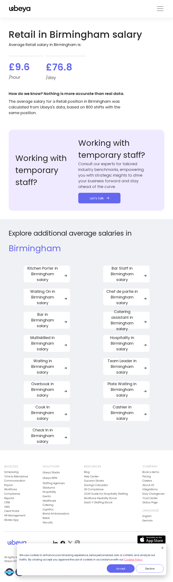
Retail (46, 518)
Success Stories (94, 480)
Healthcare (49, 500)
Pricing (146, 476)
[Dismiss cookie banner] (162, 548)
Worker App (11, 520)
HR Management (14, 515)
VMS (7, 507)
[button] (160, 9)
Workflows (10, 489)
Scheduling (11, 472)
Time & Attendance (16, 476)
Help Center (91, 476)
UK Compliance (94, 489)
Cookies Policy (133, 559)
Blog (87, 472)
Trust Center (150, 498)
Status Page (150, 502)
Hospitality (49, 492)
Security (48, 522)
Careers (147, 480)
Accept (120, 568)
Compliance (12, 494)
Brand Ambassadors (56, 513)
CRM (7, 502)
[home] (19, 9)
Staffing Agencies (54, 483)
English (146, 516)
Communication (14, 480)
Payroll (8, 485)
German (147, 520)
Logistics (48, 509)
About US (148, 485)
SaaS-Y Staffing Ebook (98, 502)
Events (47, 496)
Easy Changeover (153, 494)
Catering (48, 505)
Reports (9, 498)
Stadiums (49, 487)
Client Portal (11, 511)
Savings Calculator (96, 485)
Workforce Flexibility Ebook (100, 498)
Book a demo (150, 472)
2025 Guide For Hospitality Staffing (106, 494)
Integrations (150, 489)
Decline (149, 568)
